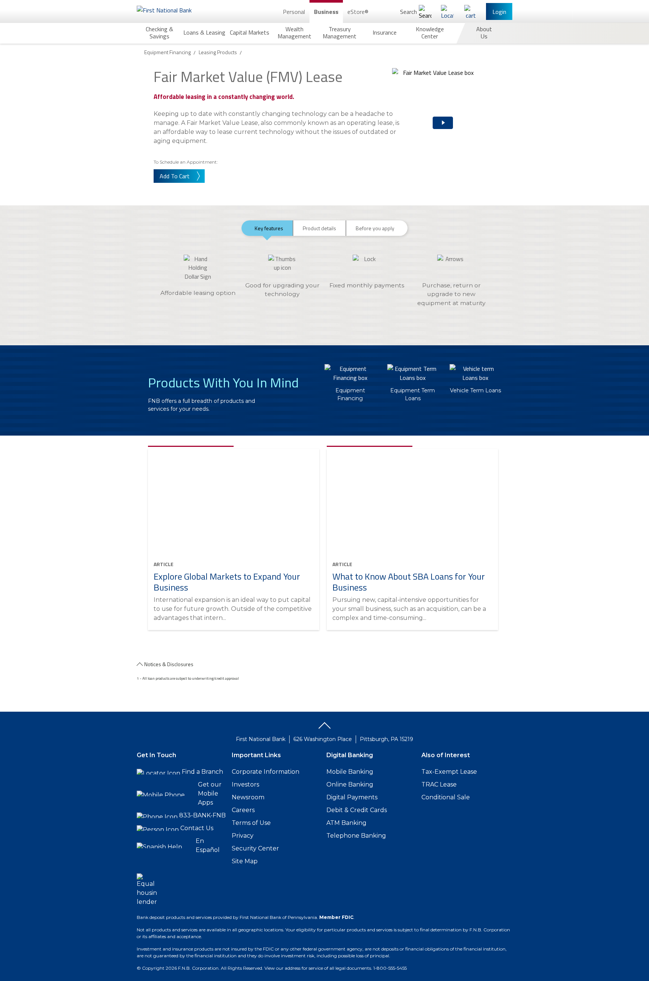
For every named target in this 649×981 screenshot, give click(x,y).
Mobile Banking (349, 771)
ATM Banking (346, 822)
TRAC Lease (439, 784)
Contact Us (196, 828)
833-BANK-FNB (202, 815)
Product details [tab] (319, 228)
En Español (208, 845)
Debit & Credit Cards (356, 810)
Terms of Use (251, 822)
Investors (245, 784)
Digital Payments (351, 797)
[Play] (433, 116)
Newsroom (248, 797)
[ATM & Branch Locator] (447, 11)
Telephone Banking (356, 835)
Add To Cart (175, 176)
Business (326, 11)
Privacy (243, 835)
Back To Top (324, 728)
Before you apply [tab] (375, 228)
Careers (243, 810)
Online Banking (349, 784)
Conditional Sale (445, 797)
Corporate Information (265, 771)
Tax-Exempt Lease (449, 771)
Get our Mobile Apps (210, 793)
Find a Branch (202, 771)
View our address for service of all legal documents (317, 968)
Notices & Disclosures (168, 664)
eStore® (357, 11)
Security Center (255, 848)
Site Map (245, 861)
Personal (294, 11)
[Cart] (470, 11)
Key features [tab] (269, 228)
